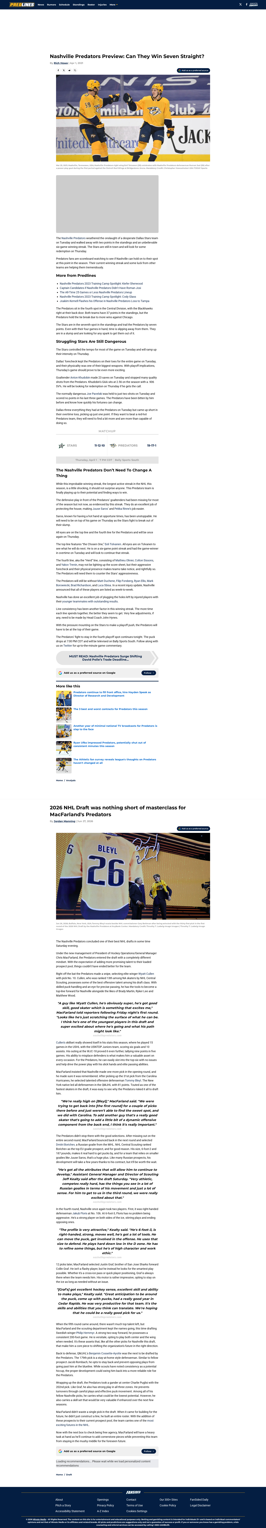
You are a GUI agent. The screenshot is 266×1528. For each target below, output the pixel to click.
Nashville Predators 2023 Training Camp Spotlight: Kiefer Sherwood (101, 283)
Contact (131, 1499)
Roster (91, 4)
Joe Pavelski (94, 393)
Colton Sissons (144, 560)
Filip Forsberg (124, 581)
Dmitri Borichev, (65, 1144)
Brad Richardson (81, 585)
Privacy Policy (105, 1505)
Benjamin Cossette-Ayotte (105, 1353)
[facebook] (246, 4)
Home (59, 780)
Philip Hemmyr (85, 1332)
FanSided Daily (199, 1499)
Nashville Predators (73, 238)
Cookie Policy (168, 1505)
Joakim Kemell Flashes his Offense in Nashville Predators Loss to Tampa (104, 301)
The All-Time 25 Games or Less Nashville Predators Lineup (96, 292)
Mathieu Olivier (124, 560)
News (41, 4)
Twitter (67, 645)
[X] (240, 4)
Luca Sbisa (104, 585)
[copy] (75, 70)
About (59, 1499)
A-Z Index (103, 1511)
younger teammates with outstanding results (90, 601)
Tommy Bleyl (133, 1080)
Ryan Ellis (140, 581)
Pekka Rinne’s (122, 508)
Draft (69, 1474)
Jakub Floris (79, 1213)
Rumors (51, 4)
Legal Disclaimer (200, 1505)
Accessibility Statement (70, 1511)
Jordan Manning (64, 821)
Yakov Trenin (69, 564)
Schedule (64, 4)
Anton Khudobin (80, 377)
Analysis (70, 780)
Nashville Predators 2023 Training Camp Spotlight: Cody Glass (98, 296)
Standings (78, 4)
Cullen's (61, 1042)
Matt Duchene (106, 581)
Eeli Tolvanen (113, 544)
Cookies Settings (136, 1511)
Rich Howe (61, 63)
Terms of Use (134, 1505)
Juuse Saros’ (101, 508)
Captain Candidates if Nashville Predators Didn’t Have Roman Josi (100, 288)
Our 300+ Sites (169, 1499)
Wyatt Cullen (146, 973)
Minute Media (39, 1519)
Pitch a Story (63, 1505)
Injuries (102, 4)
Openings (103, 1499)
